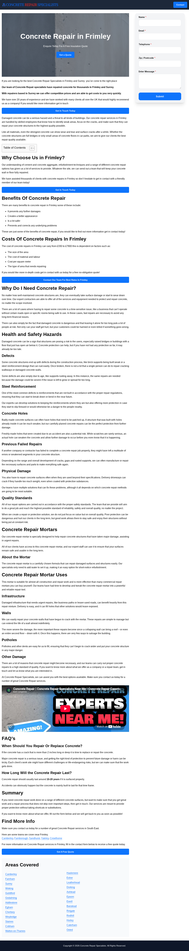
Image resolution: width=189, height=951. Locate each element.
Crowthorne (56, 838)
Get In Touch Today (65, 111)
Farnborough (21, 838)
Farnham (10, 879)
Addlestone (11, 902)
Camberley (7, 838)
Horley (70, 920)
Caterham (72, 925)
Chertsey (10, 912)
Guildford (10, 893)
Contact (180, 5)
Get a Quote (65, 55)
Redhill (70, 915)
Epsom (70, 896)
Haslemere (72, 873)
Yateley (45, 838)
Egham (9, 907)
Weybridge (11, 917)
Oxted (70, 930)
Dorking (71, 887)
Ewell (69, 901)
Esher (70, 877)
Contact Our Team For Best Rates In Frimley (65, 280)
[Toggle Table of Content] (30, 148)
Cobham (9, 926)
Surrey (8, 883)
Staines (9, 921)
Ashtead (71, 892)
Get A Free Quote (65, 852)
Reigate (71, 911)
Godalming (11, 898)
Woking (9, 888)
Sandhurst (34, 838)
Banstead (72, 906)
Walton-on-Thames (15, 931)
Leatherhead (73, 882)
